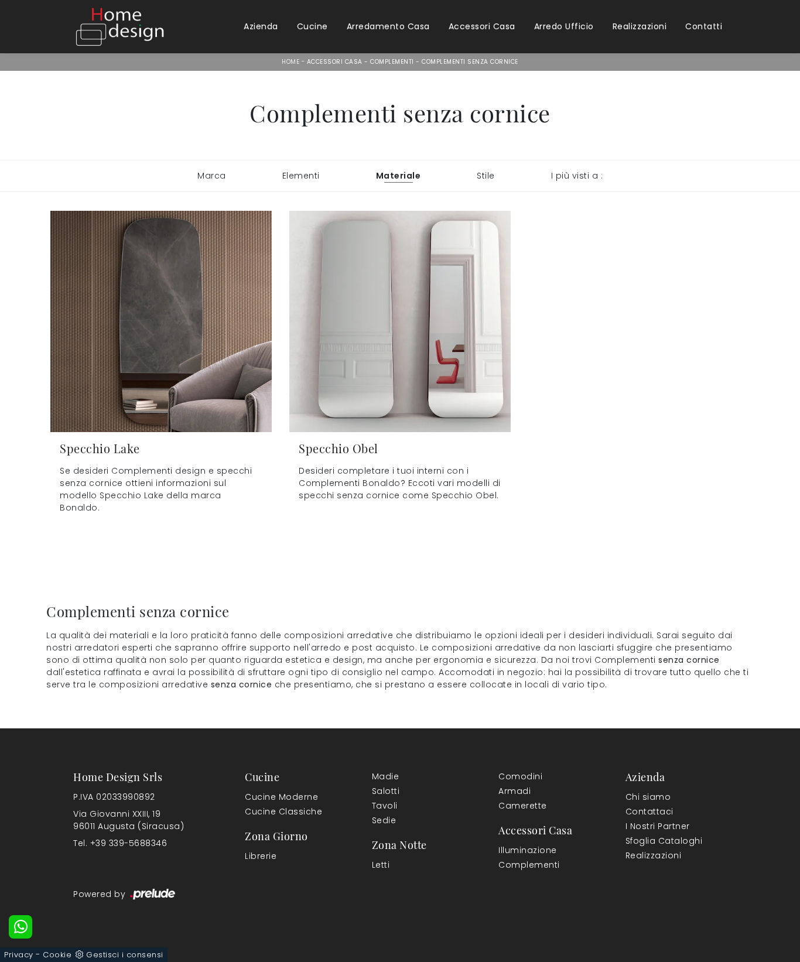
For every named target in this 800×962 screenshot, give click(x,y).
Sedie (384, 820)
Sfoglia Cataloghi (664, 841)
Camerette (522, 806)
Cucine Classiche (283, 811)
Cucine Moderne (281, 797)
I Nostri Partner (657, 826)
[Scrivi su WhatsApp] (20, 927)
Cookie (57, 954)
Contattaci (649, 811)
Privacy (18, 954)
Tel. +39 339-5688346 (120, 843)
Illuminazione (527, 850)
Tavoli (385, 806)
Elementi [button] (301, 176)
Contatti (703, 26)
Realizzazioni (640, 26)
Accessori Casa (482, 26)
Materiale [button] (398, 176)
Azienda (261, 26)
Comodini (520, 776)
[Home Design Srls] (120, 26)
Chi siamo (648, 797)
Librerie (260, 856)
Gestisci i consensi (124, 954)
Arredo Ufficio (564, 26)
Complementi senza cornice (470, 61)
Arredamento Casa (388, 26)
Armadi (514, 791)
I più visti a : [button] (577, 176)
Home (290, 61)
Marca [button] (211, 176)
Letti (381, 865)
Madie (385, 776)
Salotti (386, 791)
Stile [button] (486, 176)
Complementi (392, 61)
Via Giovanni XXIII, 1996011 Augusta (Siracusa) (128, 820)
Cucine (312, 26)
